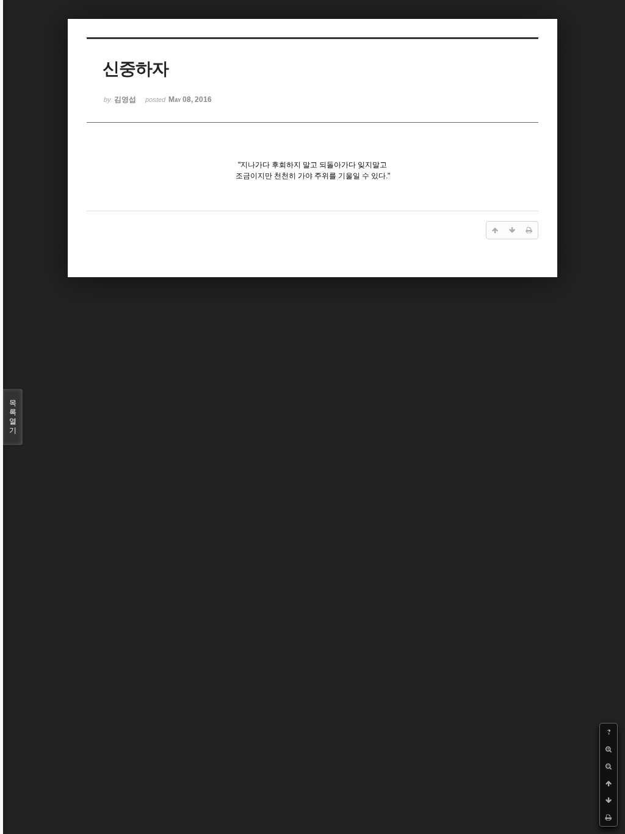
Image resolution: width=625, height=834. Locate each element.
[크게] (608, 749)
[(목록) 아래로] (608, 800)
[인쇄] (608, 817)
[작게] (608, 766)
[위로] (608, 783)
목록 (12, 417)
